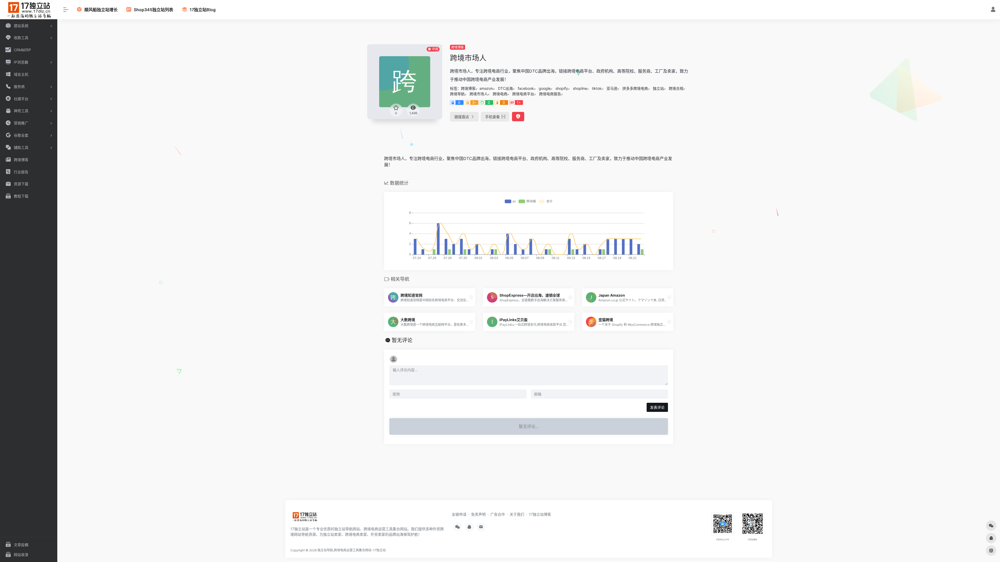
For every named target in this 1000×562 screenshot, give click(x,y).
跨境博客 (457, 47)
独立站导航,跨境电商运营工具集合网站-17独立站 (351, 550)
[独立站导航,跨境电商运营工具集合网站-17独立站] (304, 518)
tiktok (597, 88)
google (545, 88)
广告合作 (497, 514)
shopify (561, 88)
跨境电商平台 (523, 94)
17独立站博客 (540, 514)
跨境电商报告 (550, 94)
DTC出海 (505, 88)
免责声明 (478, 514)
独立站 (658, 88)
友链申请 (459, 514)
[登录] (993, 10)
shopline (580, 88)
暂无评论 (402, 340)
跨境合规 (676, 88)
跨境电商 (500, 94)
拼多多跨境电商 (635, 88)
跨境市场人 (479, 94)
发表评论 (657, 407)
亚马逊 (612, 88)
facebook (526, 88)
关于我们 (517, 514)
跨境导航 (457, 94)
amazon (486, 88)
